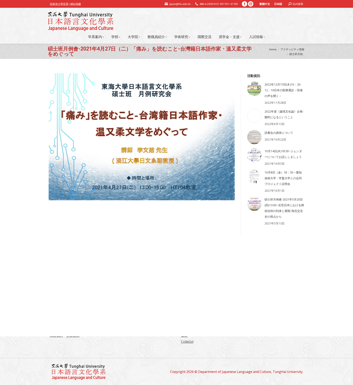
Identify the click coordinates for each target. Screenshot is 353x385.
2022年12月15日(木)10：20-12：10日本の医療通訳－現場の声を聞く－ (284, 90)
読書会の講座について (279, 133)
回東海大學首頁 (59, 4)
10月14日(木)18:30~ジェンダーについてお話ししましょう (283, 154)
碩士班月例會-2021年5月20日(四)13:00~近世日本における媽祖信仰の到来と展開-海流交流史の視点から (284, 207)
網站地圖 (75, 4)
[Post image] (254, 89)
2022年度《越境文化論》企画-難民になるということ (284, 114)
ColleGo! (187, 341)
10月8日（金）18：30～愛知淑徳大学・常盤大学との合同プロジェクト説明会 (283, 178)
